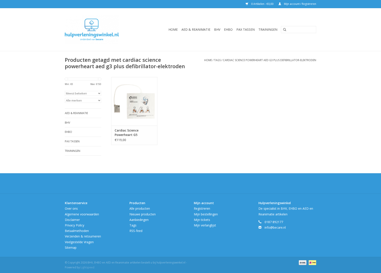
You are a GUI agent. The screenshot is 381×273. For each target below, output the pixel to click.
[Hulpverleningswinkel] (98, 29)
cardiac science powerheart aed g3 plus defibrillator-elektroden (269, 60)
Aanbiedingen (139, 220)
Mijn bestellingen (206, 214)
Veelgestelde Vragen (79, 242)
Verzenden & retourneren (83, 236)
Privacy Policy (74, 225)
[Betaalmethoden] (302, 262)
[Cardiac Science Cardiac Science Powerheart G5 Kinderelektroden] (134, 101)
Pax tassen (245, 29)
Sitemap (71, 247)
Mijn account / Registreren (299, 4)
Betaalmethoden (77, 231)
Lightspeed (87, 267)
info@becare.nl (275, 227)
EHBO (228, 29)
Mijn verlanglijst (205, 225)
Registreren (202, 208)
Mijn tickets (202, 220)
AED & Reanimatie (195, 29)
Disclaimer (72, 220)
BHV (217, 29)
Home (173, 29)
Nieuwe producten (142, 214)
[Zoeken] (283, 30)
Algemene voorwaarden (82, 214)
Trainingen (267, 29)
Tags (217, 60)
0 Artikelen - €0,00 (262, 4)
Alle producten (139, 208)
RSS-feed (135, 231)
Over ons (71, 208)
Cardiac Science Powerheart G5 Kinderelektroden (128, 132)
